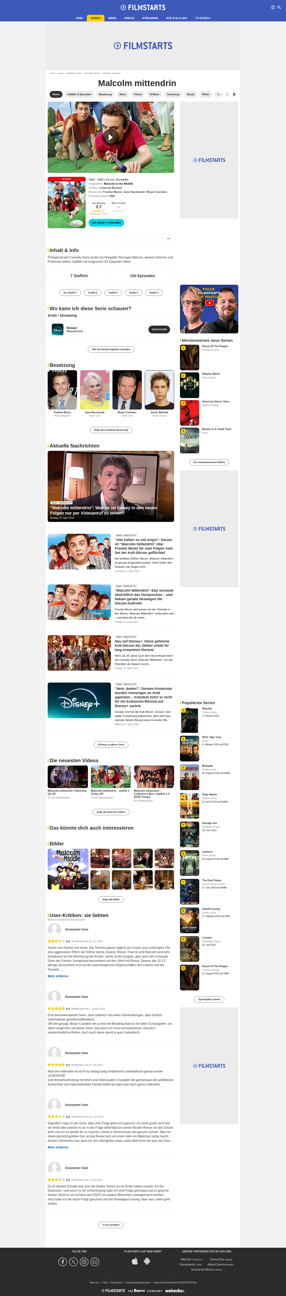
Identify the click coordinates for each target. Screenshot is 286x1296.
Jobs (105, 1282)
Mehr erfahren (58, 976)
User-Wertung (98, 203)
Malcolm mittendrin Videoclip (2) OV (67, 792)
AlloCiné (186, 1259)
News (112, 18)
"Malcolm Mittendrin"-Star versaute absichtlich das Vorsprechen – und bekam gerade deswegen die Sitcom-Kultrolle (144, 597)
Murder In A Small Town (216, 429)
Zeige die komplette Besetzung (111, 430)
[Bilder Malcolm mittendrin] (68, 869)
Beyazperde (187, 1264)
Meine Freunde (119, 203)
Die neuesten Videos (74, 760)
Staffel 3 (154, 292)
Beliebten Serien (74, 73)
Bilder (57, 844)
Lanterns (207, 851)
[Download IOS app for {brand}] (137, 1260)
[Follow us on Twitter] (74, 1261)
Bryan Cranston (157, 191)
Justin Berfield (159, 412)
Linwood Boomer (110, 187)
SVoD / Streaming (62, 315)
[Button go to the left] (227, 94)
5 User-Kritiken (111, 1225)
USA (112, 195)
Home (52, 73)
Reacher (207, 708)
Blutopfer (207, 765)
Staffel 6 (92, 292)
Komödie (122, 179)
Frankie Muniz (112, 191)
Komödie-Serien (92, 73)
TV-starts (202, 18)
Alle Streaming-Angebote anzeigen (111, 349)
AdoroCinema (216, 1264)
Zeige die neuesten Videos (111, 812)
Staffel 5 (113, 292)
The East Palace (211, 880)
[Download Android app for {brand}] (149, 1260)
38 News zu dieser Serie (111, 744)
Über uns (94, 1282)
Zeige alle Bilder (111, 899)
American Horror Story (215, 401)
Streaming (150, 18)
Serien (96, 18)
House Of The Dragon (215, 346)
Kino (79, 18)
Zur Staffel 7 (70, 292)
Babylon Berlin (211, 373)
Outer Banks (209, 794)
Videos (129, 18)
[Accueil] (143, 7)
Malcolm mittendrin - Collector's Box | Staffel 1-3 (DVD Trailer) (152, 793)
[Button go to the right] (234, 94)
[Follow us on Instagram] (85, 1261)
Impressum (117, 1282)
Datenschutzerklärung (165, 1282)
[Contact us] (95, 1261)
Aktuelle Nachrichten (74, 446)
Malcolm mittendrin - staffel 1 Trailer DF (110, 792)
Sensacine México (203, 1269)
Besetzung (62, 365)
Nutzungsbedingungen (138, 1282)
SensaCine (217, 1259)
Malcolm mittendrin (137, 83)
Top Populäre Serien (209, 999)
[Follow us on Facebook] (63, 1261)
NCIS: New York (211, 737)
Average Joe (209, 823)
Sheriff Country (211, 908)
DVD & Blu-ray (176, 18)
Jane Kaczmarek (134, 191)
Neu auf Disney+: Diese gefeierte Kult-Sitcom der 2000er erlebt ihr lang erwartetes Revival (142, 645)
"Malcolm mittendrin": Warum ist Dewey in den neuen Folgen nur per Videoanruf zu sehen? (103, 510)
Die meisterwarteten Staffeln (209, 462)
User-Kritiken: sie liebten (79, 915)
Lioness (207, 937)
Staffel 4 (133, 292)
